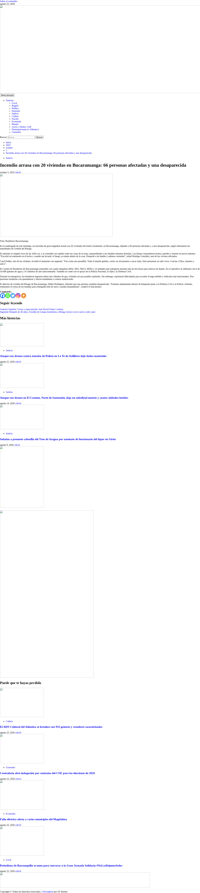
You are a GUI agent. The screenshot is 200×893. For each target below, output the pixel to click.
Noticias (9, 100)
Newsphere (48, 891)
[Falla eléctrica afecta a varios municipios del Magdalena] (22, 808)
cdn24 (18, 172)
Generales (16, 132)
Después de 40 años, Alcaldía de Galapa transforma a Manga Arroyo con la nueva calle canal (47, 312)
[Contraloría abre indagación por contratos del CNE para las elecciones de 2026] (22, 762)
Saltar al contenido (8, 1)
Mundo (15, 124)
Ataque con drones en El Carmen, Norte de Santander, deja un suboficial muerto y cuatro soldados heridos (64, 397)
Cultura (15, 116)
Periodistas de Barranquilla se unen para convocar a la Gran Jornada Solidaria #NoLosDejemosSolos (61, 865)
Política (15, 108)
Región (15, 105)
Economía (16, 121)
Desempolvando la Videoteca (25, 129)
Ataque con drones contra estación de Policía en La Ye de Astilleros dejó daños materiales (53, 356)
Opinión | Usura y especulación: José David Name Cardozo (31, 309)
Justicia (15, 113)
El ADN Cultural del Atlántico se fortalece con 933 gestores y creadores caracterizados (51, 726)
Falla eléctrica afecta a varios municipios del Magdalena (33, 819)
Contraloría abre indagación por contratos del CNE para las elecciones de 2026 (47, 773)
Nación (15, 119)
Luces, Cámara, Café (21, 127)
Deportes (16, 111)
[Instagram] (17, 295)
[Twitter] (12, 295)
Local (14, 103)
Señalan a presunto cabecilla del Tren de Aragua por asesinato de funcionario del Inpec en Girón (58, 439)
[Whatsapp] (7, 295)
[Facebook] (2, 295)
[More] (23, 295)
